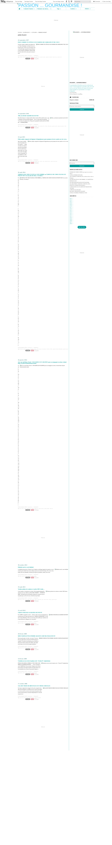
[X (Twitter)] (69, 1)
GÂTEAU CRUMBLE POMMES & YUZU (78, 192)
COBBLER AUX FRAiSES (75, 189)
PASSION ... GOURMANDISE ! (24, 32)
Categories (34, 32)
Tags (58, 8)
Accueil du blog (73, 92)
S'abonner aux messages (43, 8)
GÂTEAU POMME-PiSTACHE (76, 175)
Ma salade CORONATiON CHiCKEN (77, 191)
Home (19, 8)
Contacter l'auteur (28, 8)
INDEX (87, 8)
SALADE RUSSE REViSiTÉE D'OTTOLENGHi (79, 182)
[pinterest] (71, 1)
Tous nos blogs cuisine (58, 1)
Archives (72, 8)
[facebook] (66, 1)
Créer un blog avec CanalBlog (76, 94)
